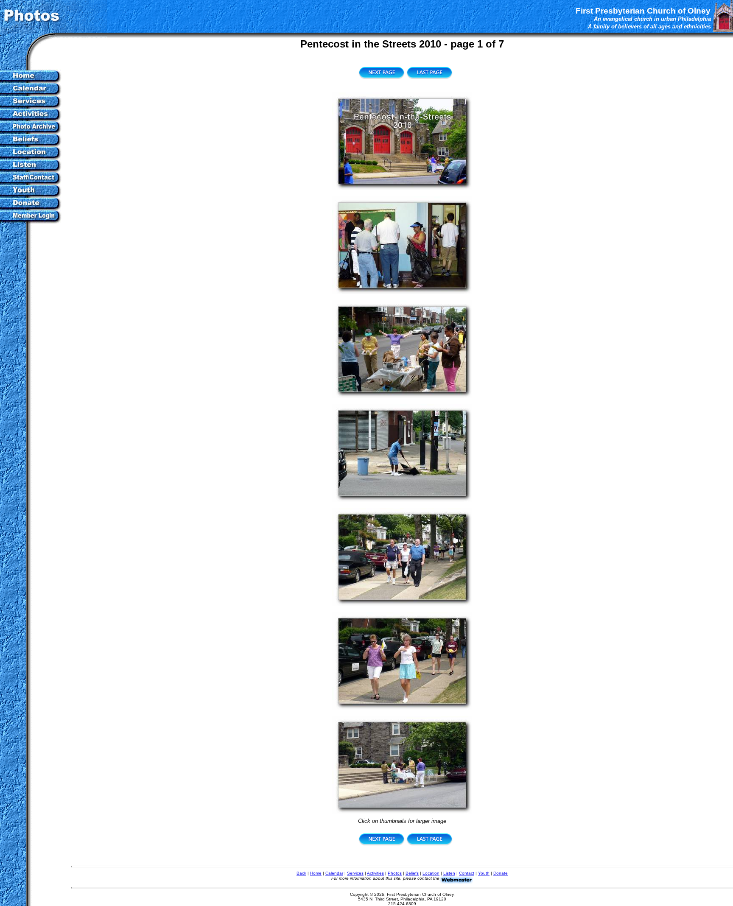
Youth (484, 873)
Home (316, 873)
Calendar (334, 873)
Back (301, 873)
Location (430, 873)
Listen (449, 873)
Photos (395, 873)
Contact (466, 873)
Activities (375, 873)
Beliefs (412, 873)
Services (355, 873)
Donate (500, 873)
